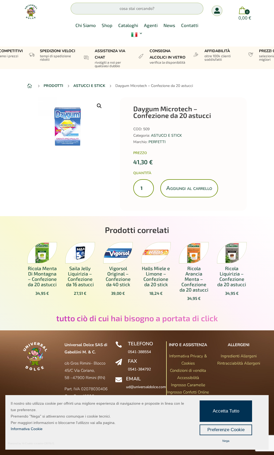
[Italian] (137, 35)
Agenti (151, 25)
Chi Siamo (85, 25)
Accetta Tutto (226, 411)
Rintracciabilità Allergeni (238, 363)
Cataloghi (128, 25)
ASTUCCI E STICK (166, 135)
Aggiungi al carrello (189, 188)
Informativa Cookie (27, 429)
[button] (99, 106)
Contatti (189, 25)
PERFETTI (157, 141)
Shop (107, 25)
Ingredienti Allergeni (239, 356)
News (169, 25)
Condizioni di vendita (188, 370)
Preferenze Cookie (226, 429)
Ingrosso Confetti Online (188, 392)
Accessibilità (188, 377)
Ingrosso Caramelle (188, 385)
